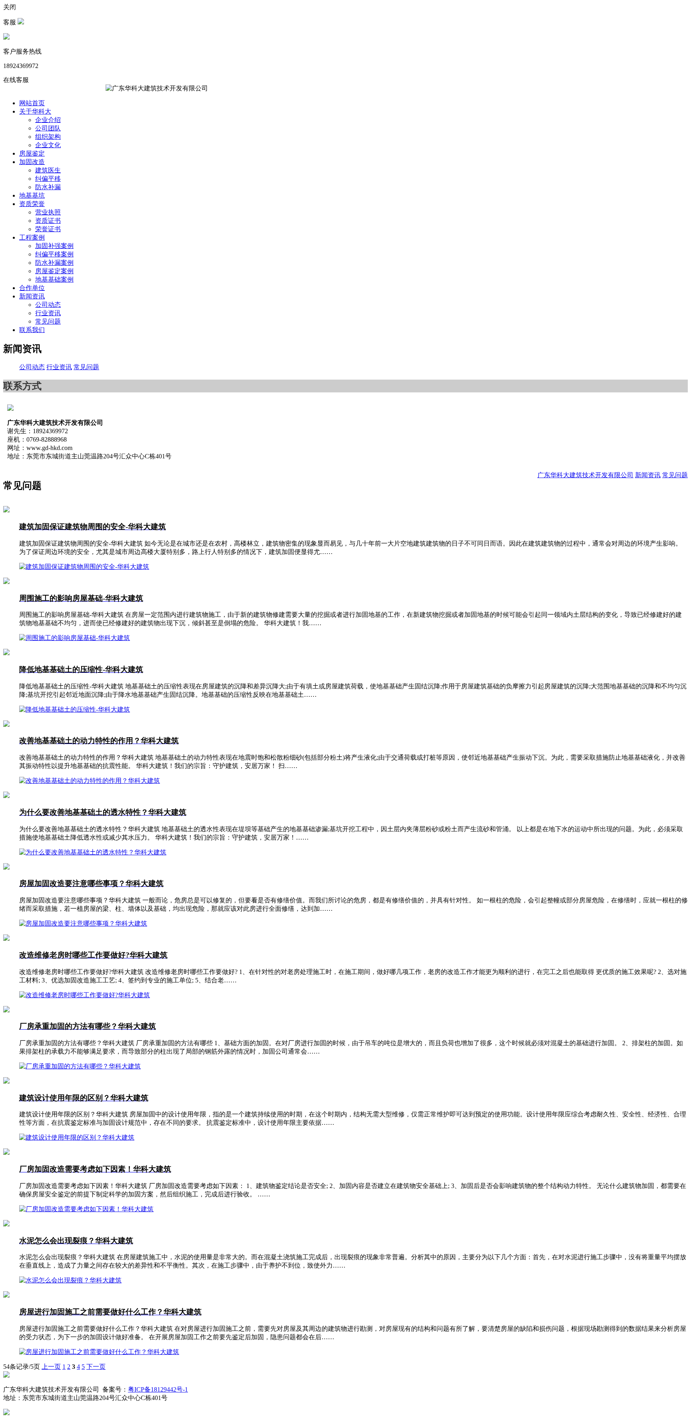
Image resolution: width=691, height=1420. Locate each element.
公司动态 (48, 304)
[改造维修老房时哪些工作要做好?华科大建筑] (6, 938)
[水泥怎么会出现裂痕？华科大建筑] (6, 1224)
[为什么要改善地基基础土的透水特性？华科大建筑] (6, 795)
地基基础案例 (54, 279)
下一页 (96, 1366)
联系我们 (32, 329)
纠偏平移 (48, 178)
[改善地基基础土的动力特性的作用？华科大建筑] (6, 724)
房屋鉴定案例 (54, 271)
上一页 (51, 1366)
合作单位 (32, 287)
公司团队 (48, 128)
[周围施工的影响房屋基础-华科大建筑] (6, 581)
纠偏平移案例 (54, 254)
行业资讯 (48, 313)
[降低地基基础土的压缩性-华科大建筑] (6, 653)
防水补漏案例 (54, 262)
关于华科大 (35, 111)
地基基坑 (32, 195)
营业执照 (48, 212)
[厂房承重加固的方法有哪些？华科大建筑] (6, 1010)
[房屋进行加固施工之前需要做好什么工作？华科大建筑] (6, 1295)
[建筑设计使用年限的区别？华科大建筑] (6, 1081)
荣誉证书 (48, 229)
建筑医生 (48, 170)
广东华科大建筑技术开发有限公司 (585, 475)
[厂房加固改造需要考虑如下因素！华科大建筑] (6, 1152)
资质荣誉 (32, 203)
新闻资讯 (32, 296)
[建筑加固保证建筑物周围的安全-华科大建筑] (6, 510)
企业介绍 (48, 119)
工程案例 (32, 237)
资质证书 (48, 220)
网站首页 (32, 103)
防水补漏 (48, 187)
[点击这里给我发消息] (21, 22)
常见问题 (48, 321)
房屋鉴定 (32, 153)
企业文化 (48, 145)
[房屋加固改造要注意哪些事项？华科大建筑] (6, 867)
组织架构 (48, 136)
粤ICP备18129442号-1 (158, 1389)
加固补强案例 (54, 245)
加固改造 (32, 161)
